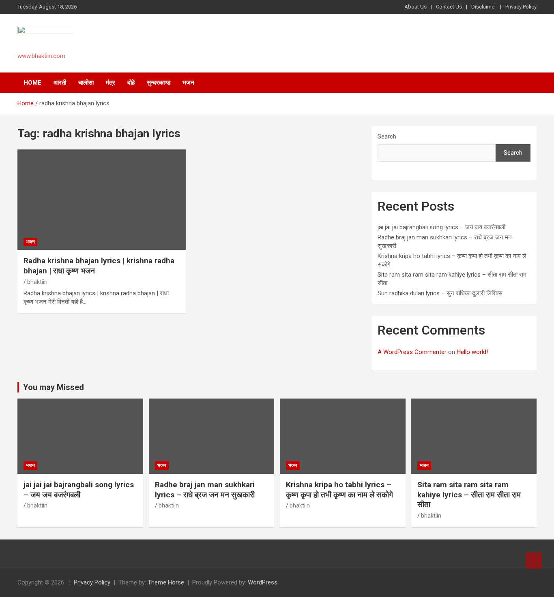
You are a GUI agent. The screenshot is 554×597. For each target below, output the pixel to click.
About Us (415, 7)
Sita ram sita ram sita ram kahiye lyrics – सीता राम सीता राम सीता (469, 494)
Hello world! (472, 352)
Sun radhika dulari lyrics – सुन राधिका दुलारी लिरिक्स (440, 293)
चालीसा (86, 82)
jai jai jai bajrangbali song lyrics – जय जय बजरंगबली (441, 227)
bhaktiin (37, 282)
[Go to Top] (534, 560)
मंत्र (110, 82)
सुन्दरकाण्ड (158, 82)
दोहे (131, 82)
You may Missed (53, 387)
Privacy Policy (521, 7)
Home (32, 82)
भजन (188, 82)
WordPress (262, 582)
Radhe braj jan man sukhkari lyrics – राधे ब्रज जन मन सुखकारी (205, 489)
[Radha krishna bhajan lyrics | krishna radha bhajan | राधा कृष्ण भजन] (101, 199)
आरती (60, 82)
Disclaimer (483, 7)
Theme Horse (166, 582)
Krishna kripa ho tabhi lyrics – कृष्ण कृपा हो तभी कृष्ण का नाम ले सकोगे (339, 489)
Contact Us (449, 7)
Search (387, 136)
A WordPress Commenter (412, 352)
